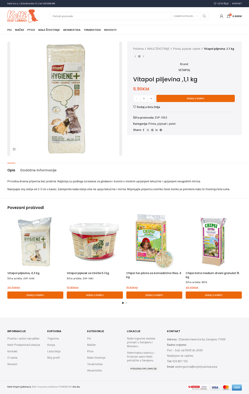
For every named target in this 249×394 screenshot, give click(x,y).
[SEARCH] (204, 16)
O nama (12, 357)
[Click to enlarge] (14, 149)
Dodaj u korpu (195, 98)
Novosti (12, 364)
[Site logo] (22, 16)
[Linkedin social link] (157, 130)
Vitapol (184, 70)
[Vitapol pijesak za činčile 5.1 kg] (95, 242)
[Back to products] (139, 57)
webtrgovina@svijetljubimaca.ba (196, 367)
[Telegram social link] (161, 130)
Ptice (90, 351)
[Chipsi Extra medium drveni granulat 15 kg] (214, 242)
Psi (89, 338)
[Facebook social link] (144, 130)
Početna (138, 49)
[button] (35, 295)
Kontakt (12, 351)
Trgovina (53, 338)
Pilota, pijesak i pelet (186, 49)
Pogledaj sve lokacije (143, 368)
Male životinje (96, 357)
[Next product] (143, 57)
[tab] (11, 168)
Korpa (51, 345)
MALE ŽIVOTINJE (158, 49)
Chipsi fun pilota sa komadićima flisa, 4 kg (153, 275)
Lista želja (53, 351)
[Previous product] (135, 57)
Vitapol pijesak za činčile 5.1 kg (88, 273)
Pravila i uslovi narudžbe (23, 338)
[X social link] (148, 130)
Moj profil (53, 357)
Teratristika (95, 364)
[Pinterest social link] (152, 130)
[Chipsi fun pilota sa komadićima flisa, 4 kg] (154, 242)
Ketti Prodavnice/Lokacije (23, 345)
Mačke (91, 345)
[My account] (221, 16)
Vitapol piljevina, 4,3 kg (23, 273)
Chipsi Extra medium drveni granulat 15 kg (212, 275)
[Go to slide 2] (126, 303)
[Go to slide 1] (123, 303)
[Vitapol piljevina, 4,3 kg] (35, 242)
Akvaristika (94, 370)
